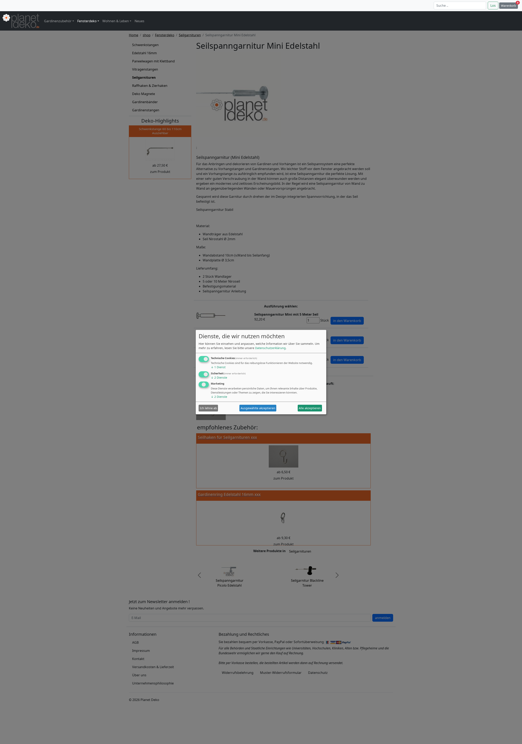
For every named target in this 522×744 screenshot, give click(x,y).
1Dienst (218, 367)
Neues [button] (139, 21)
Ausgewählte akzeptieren (258, 408)
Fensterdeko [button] (87, 21)
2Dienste (219, 377)
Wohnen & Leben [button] (115, 21)
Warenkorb (509, 5)
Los (493, 5)
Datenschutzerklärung (270, 348)
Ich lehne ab (208, 408)
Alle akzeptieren (310, 408)
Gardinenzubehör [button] (58, 21)
